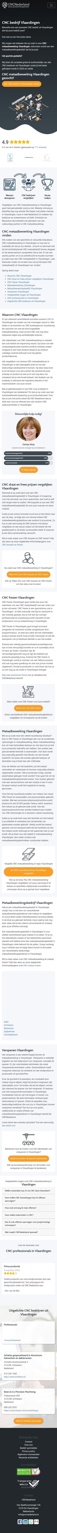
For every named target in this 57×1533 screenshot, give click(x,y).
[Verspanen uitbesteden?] (28, 1140)
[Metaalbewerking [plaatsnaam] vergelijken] (28, 855)
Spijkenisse (9, 1031)
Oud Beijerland (11, 1034)
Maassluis (9, 1028)
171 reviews (40, 147)
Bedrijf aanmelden (28, 1448)
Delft (6, 1022)
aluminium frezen (19, 675)
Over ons (28, 1445)
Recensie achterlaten (28, 1457)
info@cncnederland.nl (28, 1514)
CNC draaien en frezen (12, 544)
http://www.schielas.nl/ (15, 1377)
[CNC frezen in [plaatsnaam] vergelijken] (28, 693)
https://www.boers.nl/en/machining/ (21, 1410)
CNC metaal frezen (32, 965)
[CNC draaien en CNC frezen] (28, 559)
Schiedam (8, 1025)
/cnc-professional (12, 1340)
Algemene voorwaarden (28, 1454)
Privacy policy (28, 1451)
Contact (28, 1441)
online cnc (10, 1125)
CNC (49, 319)
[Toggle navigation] (51, 5)
